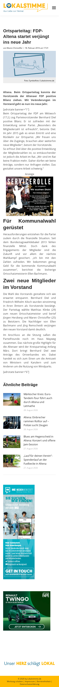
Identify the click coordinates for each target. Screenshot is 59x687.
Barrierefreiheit (44, 681)
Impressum (30, 681)
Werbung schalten (15, 681)
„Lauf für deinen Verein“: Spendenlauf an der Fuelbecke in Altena (38, 459)
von (12, 48)
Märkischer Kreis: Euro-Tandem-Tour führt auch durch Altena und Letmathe (38, 400)
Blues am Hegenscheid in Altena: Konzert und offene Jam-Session (39, 440)
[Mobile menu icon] (54, 8)
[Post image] (11, 399)
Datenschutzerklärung (29, 684)
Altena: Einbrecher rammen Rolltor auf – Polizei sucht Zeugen (36, 421)
